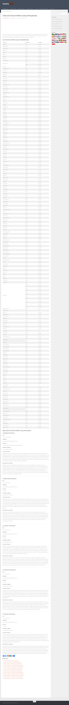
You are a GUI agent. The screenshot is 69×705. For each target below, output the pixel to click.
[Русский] (64, 40)
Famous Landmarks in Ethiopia (57, 26)
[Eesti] (54, 36)
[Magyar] (65, 36)
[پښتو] (59, 40)
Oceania (36, 8)
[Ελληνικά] (65, 34)
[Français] (59, 36)
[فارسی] (56, 36)
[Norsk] (52, 40)
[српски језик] (54, 42)
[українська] (64, 42)
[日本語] (56, 38)
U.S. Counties (52, 8)
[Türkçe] (62, 42)
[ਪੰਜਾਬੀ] (56, 40)
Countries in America (29, 8)
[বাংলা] (56, 34)
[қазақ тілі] (59, 38)
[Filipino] (61, 42)
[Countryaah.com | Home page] (8, 3)
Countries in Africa (5, 8)
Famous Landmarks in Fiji (56, 23)
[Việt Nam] (65, 42)
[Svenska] (56, 42)
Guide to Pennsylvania (7, 11)
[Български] (54, 34)
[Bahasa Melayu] (65, 38)
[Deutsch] (64, 34)
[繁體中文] (54, 44)
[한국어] (61, 38)
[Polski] (57, 40)
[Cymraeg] (61, 34)
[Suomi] (57, 36)
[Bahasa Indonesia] (52, 38)
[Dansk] (62, 34)
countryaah (5, 18)
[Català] (57, 34)
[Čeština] (59, 34)
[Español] (52, 36)
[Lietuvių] (62, 38)
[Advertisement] (26, 26)
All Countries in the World (44, 8)
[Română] (62, 40)
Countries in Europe (21, 8)
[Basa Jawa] (57, 38)
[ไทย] (59, 42)
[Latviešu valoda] (64, 38)
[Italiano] (54, 38)
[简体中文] (52, 44)
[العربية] (52, 34)
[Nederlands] (54, 40)
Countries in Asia (13, 8)
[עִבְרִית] (61, 36)
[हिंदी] (62, 36)
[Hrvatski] (64, 36)
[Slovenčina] (65, 40)
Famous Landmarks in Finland (57, 21)
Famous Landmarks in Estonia (57, 28)
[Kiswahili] (57, 42)
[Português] (61, 40)
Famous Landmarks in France (57, 19)
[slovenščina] (52, 42)
